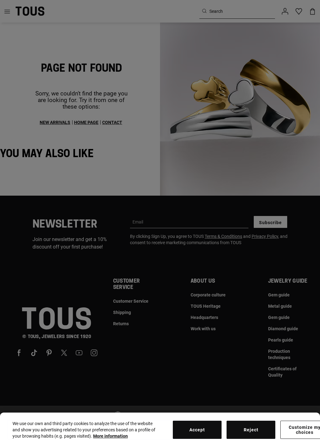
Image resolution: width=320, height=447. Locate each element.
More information (110, 436)
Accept (197, 429)
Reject (251, 429)
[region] (160, 430)
